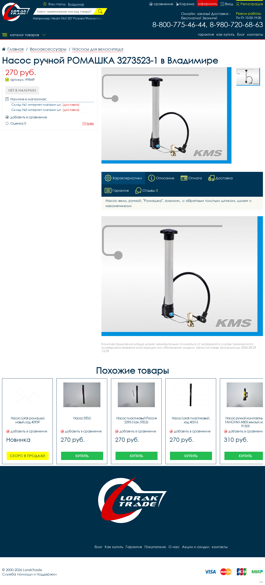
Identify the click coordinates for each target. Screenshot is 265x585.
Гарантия (206, 34)
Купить (82, 456)
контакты (255, 34)
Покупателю (155, 547)
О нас (174, 547)
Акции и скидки (195, 547)
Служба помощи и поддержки (29, 574)
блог (241, 34)
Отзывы (88, 123)
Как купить (225, 34)
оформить (207, 3)
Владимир (76, 4)
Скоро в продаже (27, 456)
